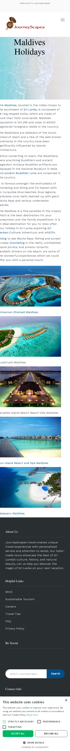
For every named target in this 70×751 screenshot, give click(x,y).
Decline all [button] (51, 733)
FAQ (8, 621)
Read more (32, 714)
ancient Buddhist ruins (20, 173)
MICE (9, 592)
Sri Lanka (30, 109)
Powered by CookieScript (35, 747)
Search (55, 673)
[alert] (35, 723)
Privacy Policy (14, 628)
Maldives (10, 105)
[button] (4, 721)
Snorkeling (17, 242)
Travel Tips (13, 614)
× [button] (66, 700)
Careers (10, 606)
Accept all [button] (18, 733)
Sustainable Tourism (19, 599)
